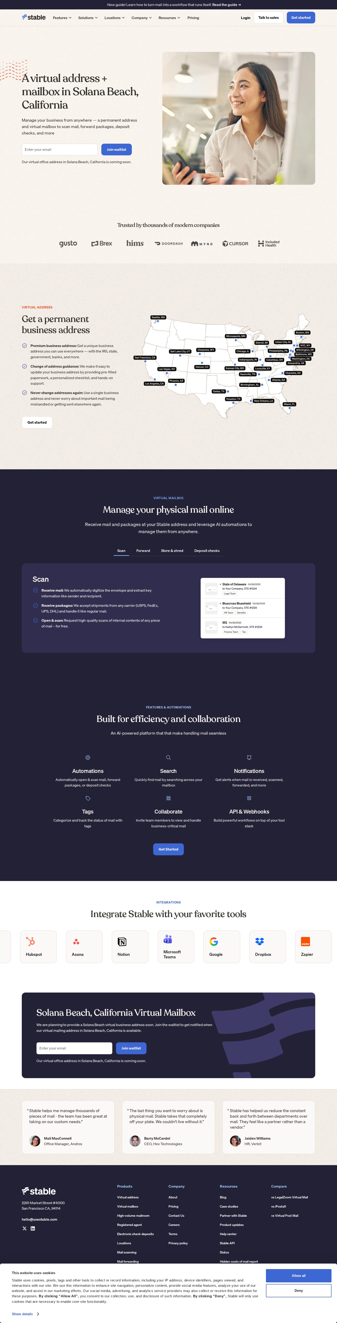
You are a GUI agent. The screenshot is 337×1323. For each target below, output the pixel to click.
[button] (62, 17)
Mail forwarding (128, 1261)
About (172, 1197)
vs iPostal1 (278, 1206)
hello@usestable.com (39, 1219)
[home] (34, 17)
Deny (299, 1290)
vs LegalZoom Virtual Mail (289, 1197)
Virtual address (128, 1197)
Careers (174, 1224)
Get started (301, 17)
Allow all (299, 1276)
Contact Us (176, 1215)
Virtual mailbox (127, 1206)
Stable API (227, 1243)
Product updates (232, 1224)
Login (245, 17)
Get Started (168, 849)
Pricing (193, 18)
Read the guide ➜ (226, 5)
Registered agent (129, 1224)
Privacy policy (178, 1243)
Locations (124, 1243)
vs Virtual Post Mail (284, 1215)
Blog (223, 1197)
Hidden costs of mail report (239, 1261)
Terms (172, 1233)
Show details (22, 1314)
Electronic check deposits (135, 1233)
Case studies (229, 1206)
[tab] (121, 551)
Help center (228, 1233)
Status (224, 1252)
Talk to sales (268, 17)
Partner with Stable (233, 1215)
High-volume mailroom (133, 1215)
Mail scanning (126, 1252)
